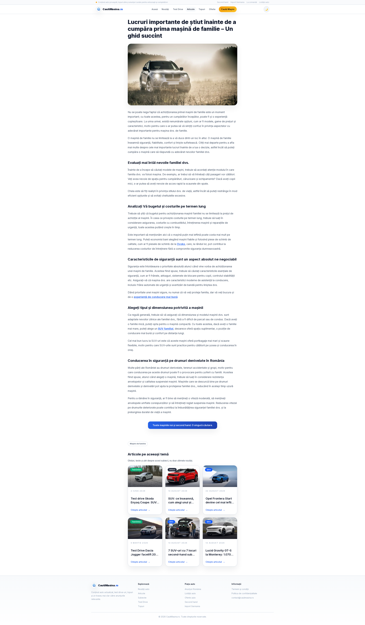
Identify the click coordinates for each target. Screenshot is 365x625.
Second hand (222, 2)
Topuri (202, 9)
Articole (191, 9)
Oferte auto (190, 597)
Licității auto (264, 2)
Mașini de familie (138, 443)
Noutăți (165, 9)
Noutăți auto (143, 589)
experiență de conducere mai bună (156, 296)
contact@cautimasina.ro (243, 597)
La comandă (252, 2)
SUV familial (165, 328)
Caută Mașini (227, 9)
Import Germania (237, 2)
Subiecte (142, 597)
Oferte (212, 9)
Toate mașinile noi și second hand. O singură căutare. (183, 425)
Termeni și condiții (240, 589)
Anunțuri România (193, 589)
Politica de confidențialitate (244, 593)
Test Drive (178, 9)
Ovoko (181, 243)
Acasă (155, 9)
